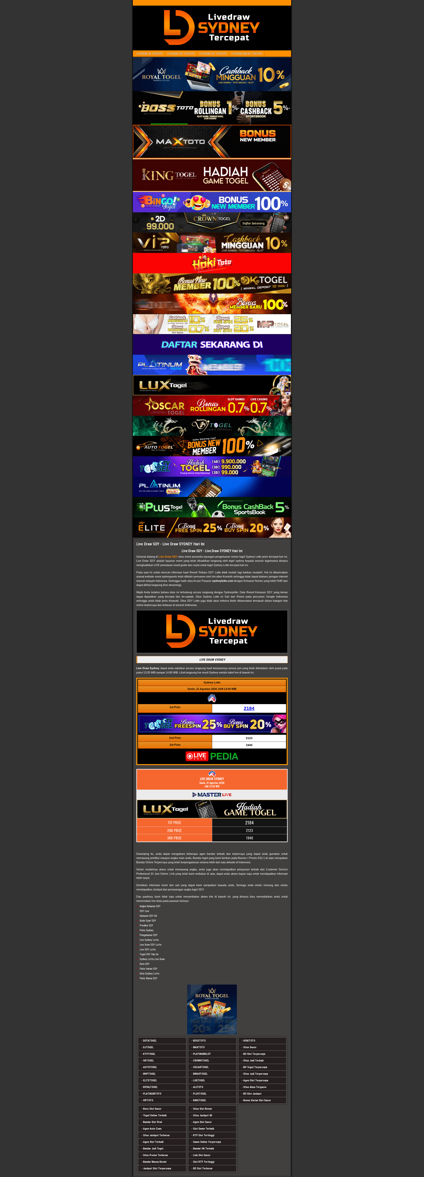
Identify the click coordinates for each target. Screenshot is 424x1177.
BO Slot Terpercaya (254, 1054)
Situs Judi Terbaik (253, 1060)
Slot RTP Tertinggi (203, 1161)
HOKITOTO (249, 1040)
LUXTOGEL (199, 1080)
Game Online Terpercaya (207, 1142)
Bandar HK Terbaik (203, 1148)
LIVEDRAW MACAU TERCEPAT (247, 53)
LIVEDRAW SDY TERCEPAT (213, 53)
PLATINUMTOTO (152, 1093)
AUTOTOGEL (150, 1067)
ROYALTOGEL (150, 1087)
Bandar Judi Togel (153, 1148)
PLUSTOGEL (200, 1093)
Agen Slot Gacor (202, 1122)
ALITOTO (198, 1087)
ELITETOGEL (150, 1080)
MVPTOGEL (149, 1073)
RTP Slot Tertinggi (203, 1135)
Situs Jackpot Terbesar (156, 1135)
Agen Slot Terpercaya (255, 1080)
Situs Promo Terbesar (155, 1155)
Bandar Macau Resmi (154, 1161)
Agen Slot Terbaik (153, 1142)
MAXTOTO (199, 1047)
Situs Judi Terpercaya (255, 1073)
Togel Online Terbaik (155, 1115)
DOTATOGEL (150, 1040)
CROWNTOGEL (201, 1060)
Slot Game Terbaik (203, 1128)
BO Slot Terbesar (203, 1168)
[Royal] (212, 1009)
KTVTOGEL (149, 1054)
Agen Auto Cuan (152, 1128)
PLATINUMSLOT (202, 1054)
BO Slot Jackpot (252, 1093)
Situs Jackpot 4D (202, 1115)
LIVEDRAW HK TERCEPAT (149, 53)
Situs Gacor (250, 1047)
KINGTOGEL (199, 1100)
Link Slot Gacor (202, 1155)
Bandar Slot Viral (152, 1122)
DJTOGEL (148, 1047)
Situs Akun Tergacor (255, 1087)
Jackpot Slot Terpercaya (157, 1168)
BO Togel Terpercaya (255, 1067)
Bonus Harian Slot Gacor (257, 1100)
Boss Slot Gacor (152, 1108)
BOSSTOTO (199, 1040)
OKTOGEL (148, 1060)
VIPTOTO (148, 1100)
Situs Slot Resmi (202, 1108)
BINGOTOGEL (200, 1073)
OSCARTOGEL (201, 1067)
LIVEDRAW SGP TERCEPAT (181, 53)
